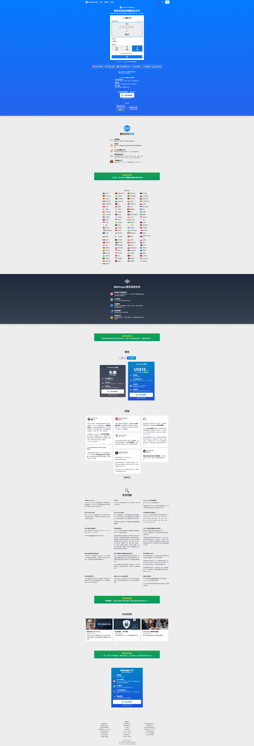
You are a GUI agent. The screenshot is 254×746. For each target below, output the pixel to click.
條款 (131, 61)
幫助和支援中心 (155, 578)
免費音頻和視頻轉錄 (104, 727)
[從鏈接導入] (140, 21)
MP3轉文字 (127, 727)
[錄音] (138, 21)
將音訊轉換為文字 (127, 725)
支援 (134, 742)
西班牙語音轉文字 (104, 734)
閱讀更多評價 (127, 477)
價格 (101, 2)
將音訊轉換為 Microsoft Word (104, 729)
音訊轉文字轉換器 (149, 731)
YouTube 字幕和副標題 (149, 733)
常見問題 (106, 2)
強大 (142, 294)
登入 (163, 2)
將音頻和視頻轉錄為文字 (149, 723)
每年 (131, 358)
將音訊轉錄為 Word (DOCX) (149, 729)
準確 (137, 294)
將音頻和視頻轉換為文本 (149, 727)
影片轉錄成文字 (127, 723)
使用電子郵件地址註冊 (127, 98)
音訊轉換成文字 (104, 723)
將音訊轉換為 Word (104, 725)
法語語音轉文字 (127, 734)
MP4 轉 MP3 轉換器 (149, 734)
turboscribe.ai (161, 583)
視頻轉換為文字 (149, 725)
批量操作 (93, 535)
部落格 (112, 2)
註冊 (167, 2)
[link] (138, 21)
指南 (160, 569)
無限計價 (127, 103)
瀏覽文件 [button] (127, 34)
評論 (132, 742)
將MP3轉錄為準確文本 (104, 731)
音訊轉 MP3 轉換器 (127, 736)
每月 (122, 358)
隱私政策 (134, 61)
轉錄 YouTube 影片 (127, 733)
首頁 (120, 742)
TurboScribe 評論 (127, 731)
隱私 (135, 744)
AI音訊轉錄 (127, 729)
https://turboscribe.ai (120, 459)
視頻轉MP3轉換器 (104, 736)
